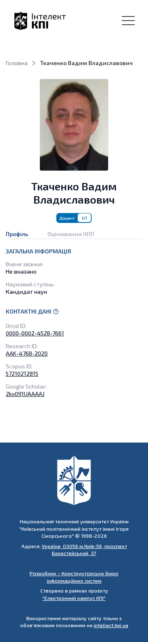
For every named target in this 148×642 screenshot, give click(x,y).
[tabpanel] (74, 323)
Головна (17, 62)
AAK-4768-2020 (27, 353)
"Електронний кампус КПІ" (74, 598)
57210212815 (22, 373)
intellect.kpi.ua (111, 625)
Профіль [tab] (17, 233)
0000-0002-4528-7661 (35, 333)
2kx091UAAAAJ (25, 393)
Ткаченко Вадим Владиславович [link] (86, 62)
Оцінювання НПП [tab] (70, 233)
